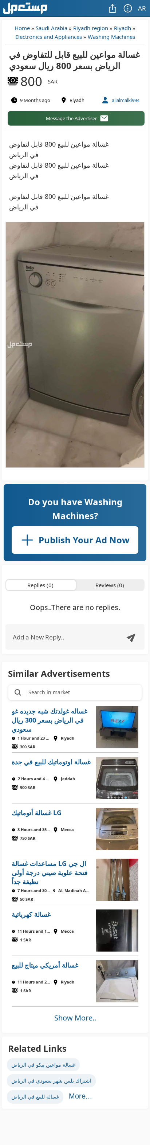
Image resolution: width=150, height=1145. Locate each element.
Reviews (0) (109, 585)
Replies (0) (40, 585)
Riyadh (122, 28)
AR (142, 8)
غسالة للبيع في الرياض (35, 1096)
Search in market (49, 692)
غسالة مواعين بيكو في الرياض (43, 1064)
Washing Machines (111, 36)
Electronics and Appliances (48, 36)
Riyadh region (90, 28)
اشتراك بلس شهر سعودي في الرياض (51, 1080)
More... (80, 1096)
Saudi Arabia (51, 28)
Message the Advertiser (71, 118)
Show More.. (75, 1018)
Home (22, 28)
